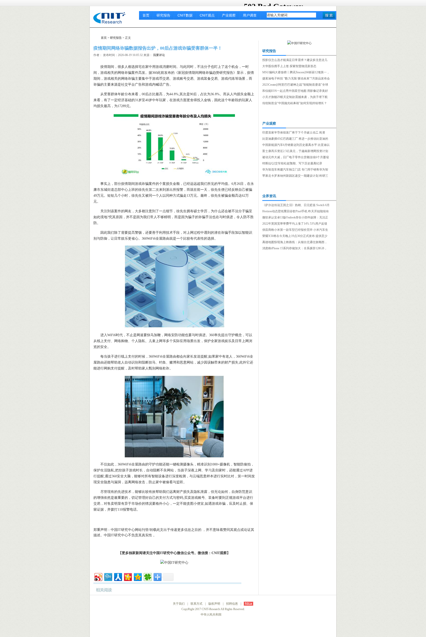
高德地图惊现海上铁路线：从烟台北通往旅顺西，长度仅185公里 (294, 242)
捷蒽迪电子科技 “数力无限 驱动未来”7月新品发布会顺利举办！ (296, 79)
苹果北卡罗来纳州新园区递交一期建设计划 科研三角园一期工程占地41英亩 (295, 176)
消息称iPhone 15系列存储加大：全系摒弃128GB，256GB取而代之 (294, 249)
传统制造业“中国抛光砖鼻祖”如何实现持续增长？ (294, 103)
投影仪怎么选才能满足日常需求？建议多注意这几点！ (294, 60)
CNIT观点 (207, 15)
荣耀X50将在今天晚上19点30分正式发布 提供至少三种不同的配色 (294, 236)
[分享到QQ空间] (137, 576)
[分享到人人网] (117, 576)
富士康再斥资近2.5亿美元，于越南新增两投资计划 (295, 151)
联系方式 (196, 603)
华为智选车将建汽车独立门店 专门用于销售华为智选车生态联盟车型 (295, 170)
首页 (145, 15)
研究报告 (163, 15)
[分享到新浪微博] (98, 576)
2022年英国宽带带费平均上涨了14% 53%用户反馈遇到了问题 (294, 224)
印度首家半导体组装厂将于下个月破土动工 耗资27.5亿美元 (293, 133)
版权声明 (214, 603)
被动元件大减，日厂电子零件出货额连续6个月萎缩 (295, 157)
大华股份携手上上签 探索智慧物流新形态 (289, 66)
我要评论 (159, 55)
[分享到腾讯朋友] (147, 576)
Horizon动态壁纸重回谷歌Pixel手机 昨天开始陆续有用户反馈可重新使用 (295, 212)
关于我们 (179, 603)
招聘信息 (232, 603)
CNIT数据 (185, 15)
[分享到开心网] (127, 576)
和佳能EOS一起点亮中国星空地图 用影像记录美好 (295, 91)
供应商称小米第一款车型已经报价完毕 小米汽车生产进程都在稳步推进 (295, 230)
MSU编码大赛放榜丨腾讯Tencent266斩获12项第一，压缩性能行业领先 (296, 73)
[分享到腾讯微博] (107, 576)
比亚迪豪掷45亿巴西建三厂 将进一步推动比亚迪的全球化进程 (295, 139)
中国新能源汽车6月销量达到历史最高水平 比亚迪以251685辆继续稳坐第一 (296, 145)
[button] (329, 15)
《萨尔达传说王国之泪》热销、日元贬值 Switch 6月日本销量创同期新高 (296, 205)
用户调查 (250, 15)
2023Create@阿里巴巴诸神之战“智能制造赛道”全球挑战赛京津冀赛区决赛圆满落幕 (295, 85)
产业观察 (229, 15)
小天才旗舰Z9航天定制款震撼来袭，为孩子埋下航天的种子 (295, 97)
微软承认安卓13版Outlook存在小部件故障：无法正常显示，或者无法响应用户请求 (295, 218)
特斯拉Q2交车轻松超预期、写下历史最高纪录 (292, 163)
